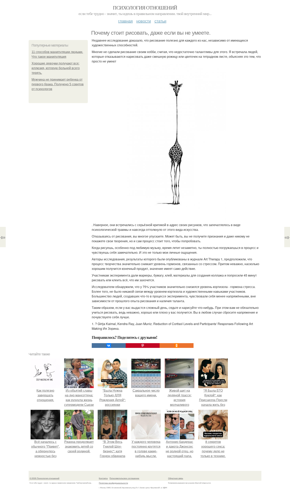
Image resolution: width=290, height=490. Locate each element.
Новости (143, 21)
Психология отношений (145, 7)
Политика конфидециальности (113, 483)
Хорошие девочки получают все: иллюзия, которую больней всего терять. (56, 68)
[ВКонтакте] (109, 345)
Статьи (160, 21)
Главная (125, 21)
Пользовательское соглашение (124, 478)
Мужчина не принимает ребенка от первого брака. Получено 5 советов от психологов (58, 84)
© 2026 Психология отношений (44, 478)
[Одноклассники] (177, 345)
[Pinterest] (143, 345)
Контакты (103, 478)
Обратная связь (175, 478)
